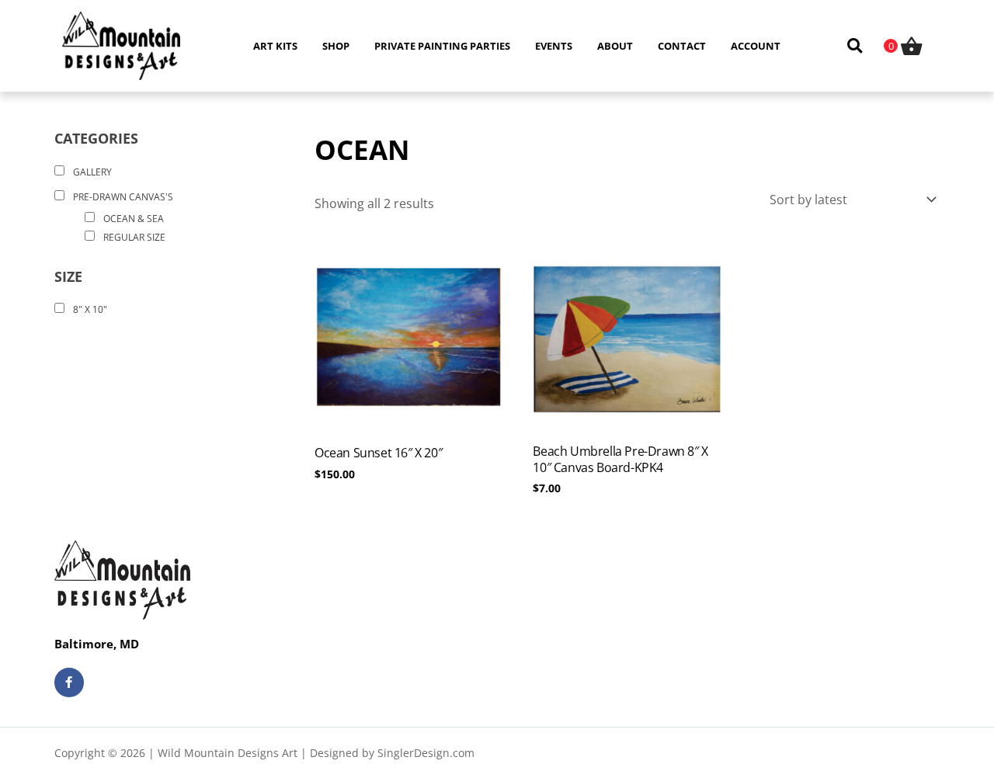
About (615, 46)
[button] (854, 46)
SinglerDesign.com (425, 752)
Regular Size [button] (134, 237)
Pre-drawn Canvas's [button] (123, 196)
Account (755, 46)
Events (553, 46)
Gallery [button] (92, 172)
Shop (335, 46)
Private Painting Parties (442, 46)
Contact (682, 46)
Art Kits (275, 46)
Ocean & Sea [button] (133, 218)
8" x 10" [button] (90, 309)
